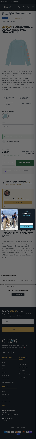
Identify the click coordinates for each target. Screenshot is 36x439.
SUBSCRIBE (26, 226)
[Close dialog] (33, 210)
